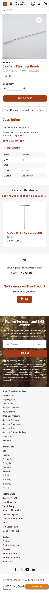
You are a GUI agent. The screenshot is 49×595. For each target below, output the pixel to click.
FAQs (5, 522)
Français (6, 463)
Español (6, 455)
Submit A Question (22, 273)
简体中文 (6, 479)
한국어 (5, 487)
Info (4, 451)
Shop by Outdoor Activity (14, 432)
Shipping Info (8, 399)
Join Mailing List (10, 514)
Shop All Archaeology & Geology (23, 196)
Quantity (8, 84)
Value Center (8, 440)
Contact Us (7, 541)
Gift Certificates (10, 526)
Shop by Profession (11, 424)
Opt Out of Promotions (13, 518)
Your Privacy (8, 506)
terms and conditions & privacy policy (30, 380)
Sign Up (25, 353)
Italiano (6, 471)
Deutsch (6, 467)
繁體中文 (6, 483)
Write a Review (24, 299)
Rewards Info (8, 411)
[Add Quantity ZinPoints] (24, 88)
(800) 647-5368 (14, 580)
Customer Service (10, 545)
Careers (6, 549)
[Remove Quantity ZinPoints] (4, 88)
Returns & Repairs (11, 407)
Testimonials (8, 403)
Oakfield (8, 63)
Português (7, 459)
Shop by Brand (9, 428)
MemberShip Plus (10, 530)
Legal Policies (9, 502)
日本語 (5, 475)
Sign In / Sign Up (10, 498)
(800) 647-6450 (37, 580)
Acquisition (7, 561)
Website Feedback (11, 557)
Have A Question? (13, 141)
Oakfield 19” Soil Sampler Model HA (24, 233)
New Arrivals (8, 436)
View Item (13, 241)
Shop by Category (10, 420)
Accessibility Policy (11, 510)
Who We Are (8, 395)
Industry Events (9, 553)
